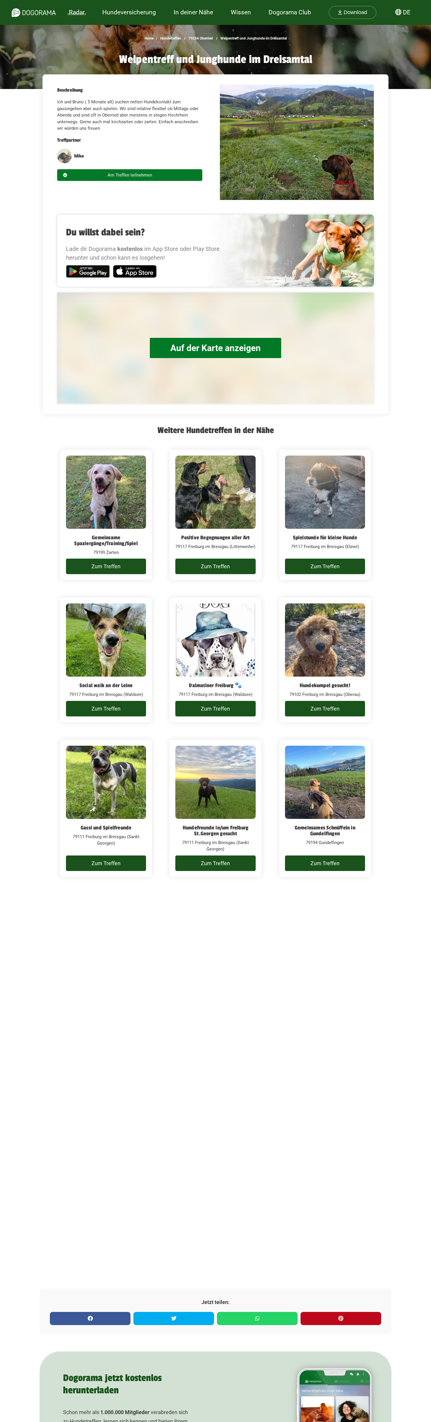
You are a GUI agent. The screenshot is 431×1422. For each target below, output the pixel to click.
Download (354, 12)
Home (149, 38)
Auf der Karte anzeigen (215, 348)
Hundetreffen (170, 38)
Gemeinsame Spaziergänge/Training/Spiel (106, 540)
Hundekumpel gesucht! (325, 685)
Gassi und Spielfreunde (106, 827)
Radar (77, 12)
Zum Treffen (106, 566)
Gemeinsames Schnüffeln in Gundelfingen (325, 830)
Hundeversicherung (129, 12)
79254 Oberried (200, 38)
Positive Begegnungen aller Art (215, 537)
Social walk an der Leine (106, 685)
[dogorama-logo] (34, 12)
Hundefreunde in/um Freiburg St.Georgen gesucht (215, 830)
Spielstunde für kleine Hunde (325, 537)
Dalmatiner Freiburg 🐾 (215, 685)
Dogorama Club (290, 12)
